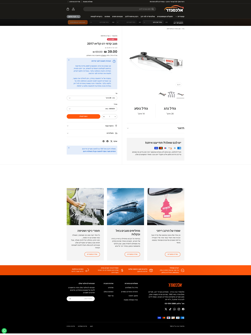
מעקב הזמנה (133, 296)
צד (116, 93)
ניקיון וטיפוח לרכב (131, 16)
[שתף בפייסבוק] (107, 141)
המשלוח (103, 55)
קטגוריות (181, 16)
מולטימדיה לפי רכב (148, 16)
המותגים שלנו (108, 292)
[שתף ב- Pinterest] (103, 141)
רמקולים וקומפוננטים (165, 16)
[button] (68, 9)
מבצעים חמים (117, 16)
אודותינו (110, 288)
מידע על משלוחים (131, 288)
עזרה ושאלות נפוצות (131, 300)
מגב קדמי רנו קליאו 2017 (173, 29)
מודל (115, 104)
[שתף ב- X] (111, 141)
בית (183, 29)
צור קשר (110, 296)
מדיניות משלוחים (82, 326)
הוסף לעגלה (83, 116)
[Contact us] (4, 330)
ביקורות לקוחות (96, 16)
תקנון (91, 326)
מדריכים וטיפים (75, 2)
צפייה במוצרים (173, 254)
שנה (113, 22)
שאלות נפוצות (87, 2)
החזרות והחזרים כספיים (129, 292)
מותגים (107, 16)
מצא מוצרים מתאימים (77, 22)
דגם (140, 22)
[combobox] (119, 9)
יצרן (167, 22)
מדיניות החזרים (71, 326)
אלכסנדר (114, 36)
